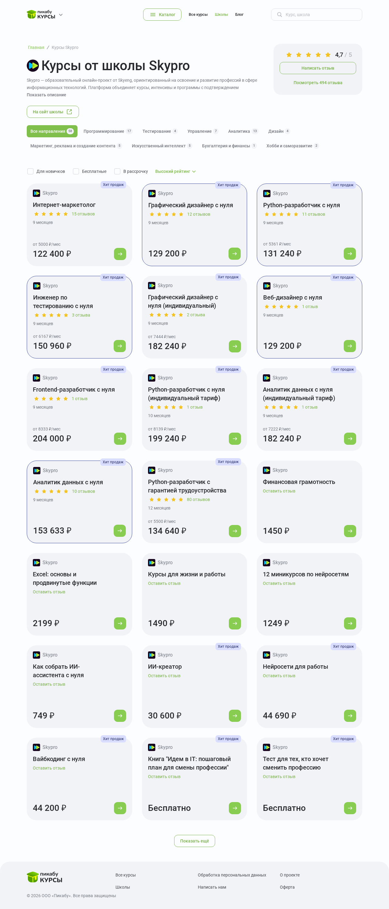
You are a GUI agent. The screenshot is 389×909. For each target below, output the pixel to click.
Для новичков (50, 171)
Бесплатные (94, 171)
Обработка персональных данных (232, 875)
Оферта (287, 887)
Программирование (107, 131)
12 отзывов (198, 214)
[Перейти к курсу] (120, 254)
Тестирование (159, 131)
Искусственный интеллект (161, 145)
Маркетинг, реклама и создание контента (75, 145)
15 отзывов (83, 213)
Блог (239, 14)
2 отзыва (196, 314)
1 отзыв (310, 306)
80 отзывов (198, 499)
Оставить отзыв (279, 491)
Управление (202, 131)
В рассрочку (135, 171)
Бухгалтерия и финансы (228, 145)
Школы (221, 14)
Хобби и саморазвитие (292, 145)
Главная (36, 47)
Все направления (51, 131)
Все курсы (198, 14)
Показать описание (46, 94)
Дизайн (278, 131)
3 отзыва (81, 315)
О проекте (290, 875)
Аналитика (242, 131)
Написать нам (212, 887)
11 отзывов (313, 214)
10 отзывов (83, 491)
